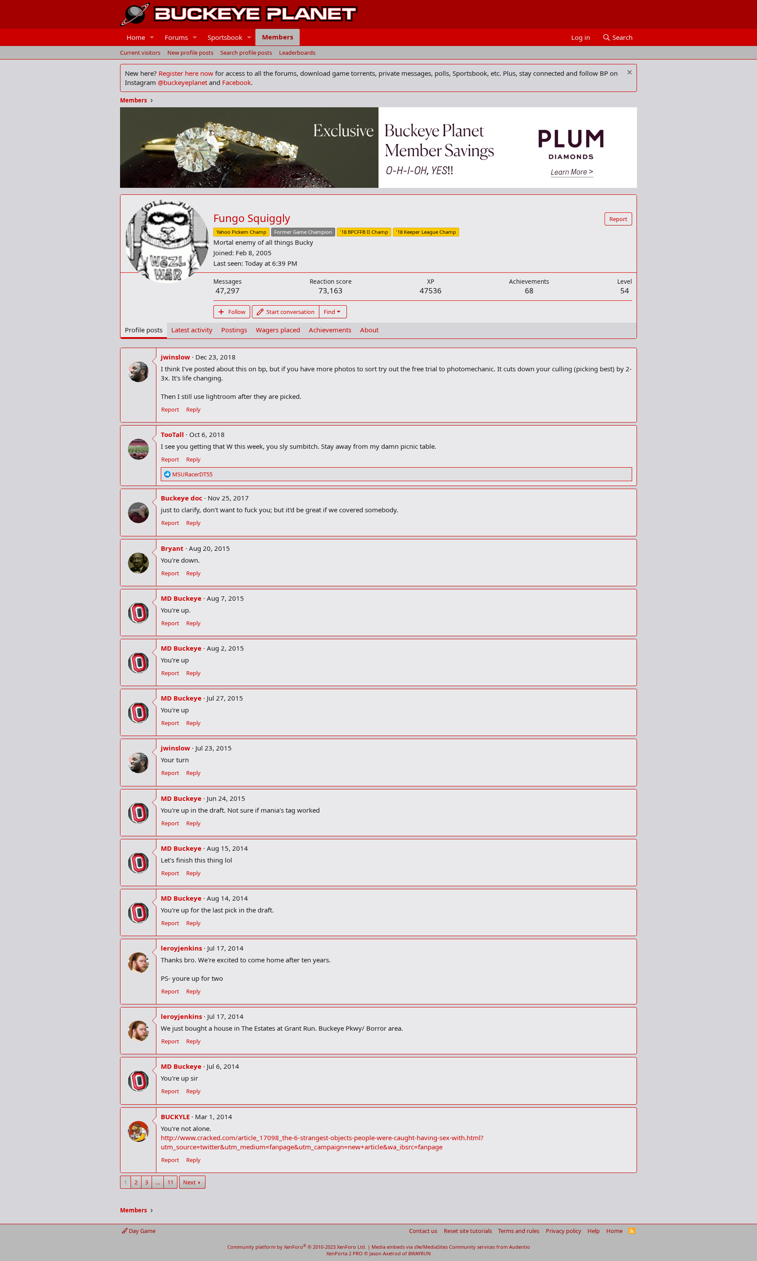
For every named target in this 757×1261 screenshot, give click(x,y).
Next (189, 1182)
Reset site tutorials (468, 1231)
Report (170, 409)
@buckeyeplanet (182, 82)
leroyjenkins (181, 948)
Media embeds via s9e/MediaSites (409, 1246)
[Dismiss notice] (628, 73)
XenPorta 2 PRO (344, 1253)
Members (277, 36)
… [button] (158, 1182)
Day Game (141, 1231)
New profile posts (190, 52)
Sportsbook (225, 37)
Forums (176, 37)
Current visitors (140, 52)
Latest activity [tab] (191, 329)
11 (170, 1182)
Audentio (519, 1246)
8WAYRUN (419, 1253)
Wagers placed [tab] (278, 329)
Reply (193, 409)
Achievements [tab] (330, 329)
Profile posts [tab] (144, 329)
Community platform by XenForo (296, 1246)
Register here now (186, 73)
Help (593, 1231)
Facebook (236, 82)
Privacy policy (563, 1231)
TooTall (172, 434)
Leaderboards (297, 52)
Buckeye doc (181, 497)
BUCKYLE (175, 1116)
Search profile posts (246, 52)
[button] (152, 37)
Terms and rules (518, 1231)
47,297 (228, 290)
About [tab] (369, 329)
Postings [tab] (234, 329)
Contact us (423, 1231)
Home (136, 37)
